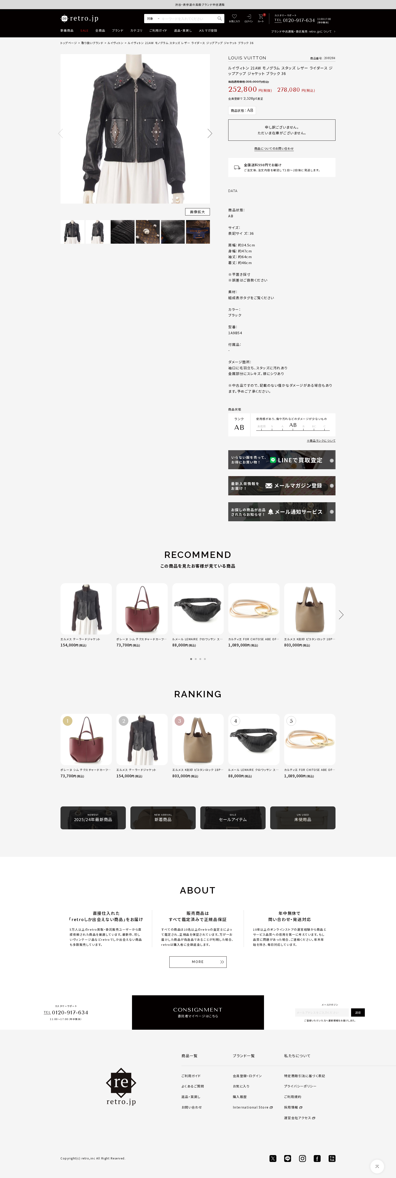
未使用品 (303, 818)
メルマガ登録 (208, 30)
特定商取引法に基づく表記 (304, 1075)
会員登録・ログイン (247, 1075)
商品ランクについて (323, 440)
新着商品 (67, 30)
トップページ (68, 43)
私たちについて (297, 1055)
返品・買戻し (183, 30)
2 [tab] (196, 659)
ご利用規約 (292, 1096)
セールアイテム (233, 818)
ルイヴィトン (116, 43)
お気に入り (241, 1086)
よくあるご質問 (193, 1086)
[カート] (261, 18)
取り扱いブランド (92, 43)
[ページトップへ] (377, 1166)
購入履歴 (240, 1096)
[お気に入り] (234, 18)
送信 (358, 1012)
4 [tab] (205, 659)
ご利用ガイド (158, 30)
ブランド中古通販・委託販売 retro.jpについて (301, 31)
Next (209, 133)
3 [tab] (200, 659)
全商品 (100, 30)
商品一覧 (190, 1055)
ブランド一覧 (244, 1055)
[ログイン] (249, 18)
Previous (60, 133)
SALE (84, 30)
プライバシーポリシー (300, 1086)
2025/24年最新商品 (93, 818)
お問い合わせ (192, 1107)
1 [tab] (191, 659)
